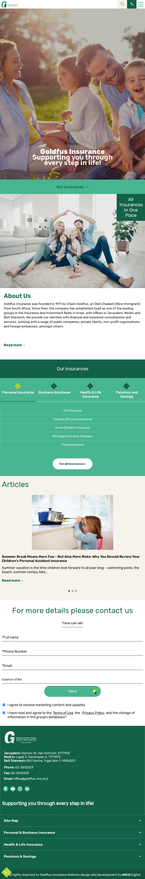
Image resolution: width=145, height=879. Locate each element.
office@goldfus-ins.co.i (30, 779)
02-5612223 (24, 767)
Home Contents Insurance (72, 427)
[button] (69, 591)
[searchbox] (19, 679)
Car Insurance (72, 410)
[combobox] (72, 680)
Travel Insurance (72, 444)
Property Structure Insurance (72, 419)
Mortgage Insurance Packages (73, 436)
